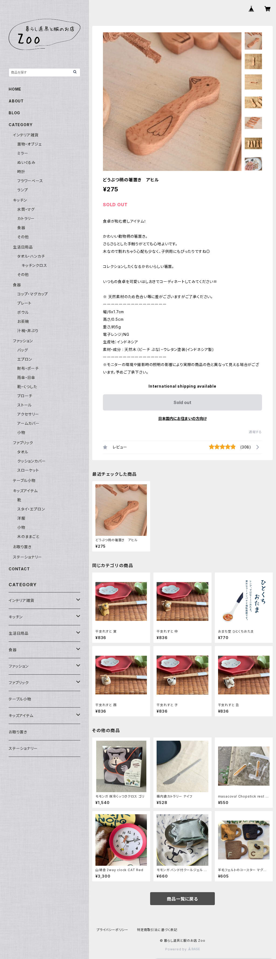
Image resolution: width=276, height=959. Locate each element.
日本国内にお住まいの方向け (182, 418)
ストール (24, 405)
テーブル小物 (24, 480)
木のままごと (28, 536)
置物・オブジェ (29, 144)
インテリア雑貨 (26, 135)
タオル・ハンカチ (31, 256)
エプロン (24, 359)
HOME (15, 89)
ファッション (23, 341)
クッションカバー (31, 461)
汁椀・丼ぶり (28, 330)
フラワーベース (30, 180)
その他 (23, 236)
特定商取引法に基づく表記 (157, 930)
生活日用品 (23, 247)
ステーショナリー (27, 557)
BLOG (14, 113)
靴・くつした (27, 386)
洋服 (21, 518)
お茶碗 (23, 321)
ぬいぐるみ (26, 162)
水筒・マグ (26, 209)
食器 (21, 227)
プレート (24, 303)
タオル (22, 452)
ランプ (22, 190)
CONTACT (19, 569)
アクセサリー (28, 414)
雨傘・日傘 (26, 377)
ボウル (23, 312)
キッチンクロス (34, 265)
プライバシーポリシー (112, 930)
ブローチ (24, 396)
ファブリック (23, 442)
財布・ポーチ (28, 368)
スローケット (28, 470)
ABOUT (16, 101)
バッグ (22, 350)
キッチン (20, 200)
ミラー (22, 153)
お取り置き (22, 546)
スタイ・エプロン (31, 509)
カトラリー (26, 218)
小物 (21, 432)
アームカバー (28, 423)
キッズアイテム (25, 490)
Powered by (176, 949)
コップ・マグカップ (32, 294)
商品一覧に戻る (182, 899)
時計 (21, 171)
